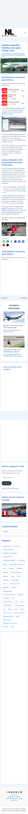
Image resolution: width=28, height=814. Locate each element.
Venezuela (5, 626)
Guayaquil (4, 112)
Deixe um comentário (14, 53)
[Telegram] (21, 792)
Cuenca (5, 583)
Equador (22, 168)
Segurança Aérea (18, 356)
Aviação (5, 330)
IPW (16, 601)
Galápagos (20, 594)
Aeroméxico (17, 546)
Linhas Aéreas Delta (14, 583)
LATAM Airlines (7, 605)
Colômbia (5, 580)
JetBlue (22, 601)
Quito (21, 110)
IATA (13, 598)
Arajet (12, 210)
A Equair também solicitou (13, 212)
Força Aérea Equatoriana (9, 594)
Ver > (23, 90)
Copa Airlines (15, 580)
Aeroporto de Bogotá (8, 549)
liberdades (23, 190)
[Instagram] (14, 792)
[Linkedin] (16, 792)
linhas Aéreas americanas (16, 564)
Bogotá (13, 576)
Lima (4, 609)
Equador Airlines (7, 546)
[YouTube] (11, 792)
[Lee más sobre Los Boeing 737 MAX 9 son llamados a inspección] (13, 341)
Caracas (12, 147)
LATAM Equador (19, 605)
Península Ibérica (8, 601)
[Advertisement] (14, 14)
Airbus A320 (11, 195)
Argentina (11, 568)
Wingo (12, 626)
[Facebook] (9, 792)
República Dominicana (7, 113)
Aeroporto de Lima (7, 556)
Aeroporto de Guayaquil (10, 553)
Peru (16, 609)
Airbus (5, 564)
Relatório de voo (7, 612)
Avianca (18, 134)
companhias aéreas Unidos (10, 623)
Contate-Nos (14, 800)
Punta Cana (16, 112)
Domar (18, 616)
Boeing (11, 331)
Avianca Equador (18, 55)
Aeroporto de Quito (9, 560)
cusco (7, 147)
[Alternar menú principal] (24, 32)
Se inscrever (6, 483)
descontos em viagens (14, 796)
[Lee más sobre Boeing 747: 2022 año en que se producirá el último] (13, 317)
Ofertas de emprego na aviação (14, 798)
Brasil (18, 576)
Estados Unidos (7, 591)
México (10, 609)
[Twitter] (7, 792)
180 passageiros (6, 197)
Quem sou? (14, 794)
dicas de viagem (7, 619)
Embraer (14, 587)
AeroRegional (21, 560)
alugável (21, 203)
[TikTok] (18, 792)
